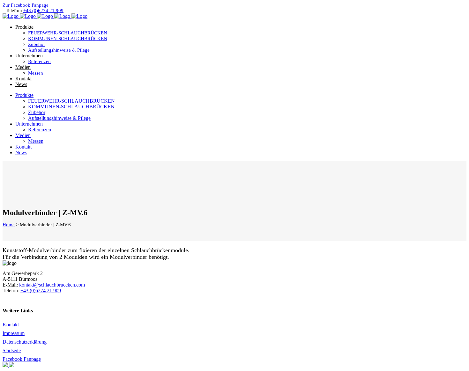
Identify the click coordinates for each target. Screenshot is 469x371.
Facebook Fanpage (22, 359)
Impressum (14, 333)
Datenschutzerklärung (25, 342)
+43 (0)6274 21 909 (43, 10)
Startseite (12, 350)
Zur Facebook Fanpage (25, 5)
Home (9, 224)
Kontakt (11, 324)
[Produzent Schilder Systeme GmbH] (6, 365)
